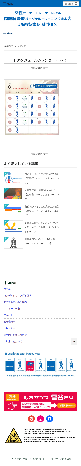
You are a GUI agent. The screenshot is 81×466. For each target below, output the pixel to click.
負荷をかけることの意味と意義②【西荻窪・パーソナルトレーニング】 (42, 178)
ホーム (7, 288)
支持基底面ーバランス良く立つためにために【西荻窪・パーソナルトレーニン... (42, 227)
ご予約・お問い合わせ (15, 335)
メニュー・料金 (12, 308)
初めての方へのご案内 (15, 302)
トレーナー (9, 328)
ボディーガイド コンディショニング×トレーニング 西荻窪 (44, 459)
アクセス (8, 315)
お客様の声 (9, 321)
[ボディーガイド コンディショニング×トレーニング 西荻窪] (38, 15)
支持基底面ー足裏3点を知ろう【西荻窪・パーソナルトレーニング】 (42, 194)
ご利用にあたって (13, 341)
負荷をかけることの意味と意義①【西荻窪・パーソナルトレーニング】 (42, 211)
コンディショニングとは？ (17, 295)
